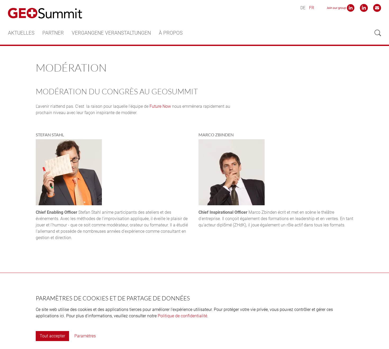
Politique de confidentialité (182, 315)
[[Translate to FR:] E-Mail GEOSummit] (377, 7)
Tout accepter (52, 335)
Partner (53, 33)
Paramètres (85, 335)
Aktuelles (21, 33)
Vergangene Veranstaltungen (111, 33)
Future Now (160, 106)
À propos (171, 33)
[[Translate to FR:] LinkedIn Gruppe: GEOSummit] (341, 7)
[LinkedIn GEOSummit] (364, 7)
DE (302, 7)
